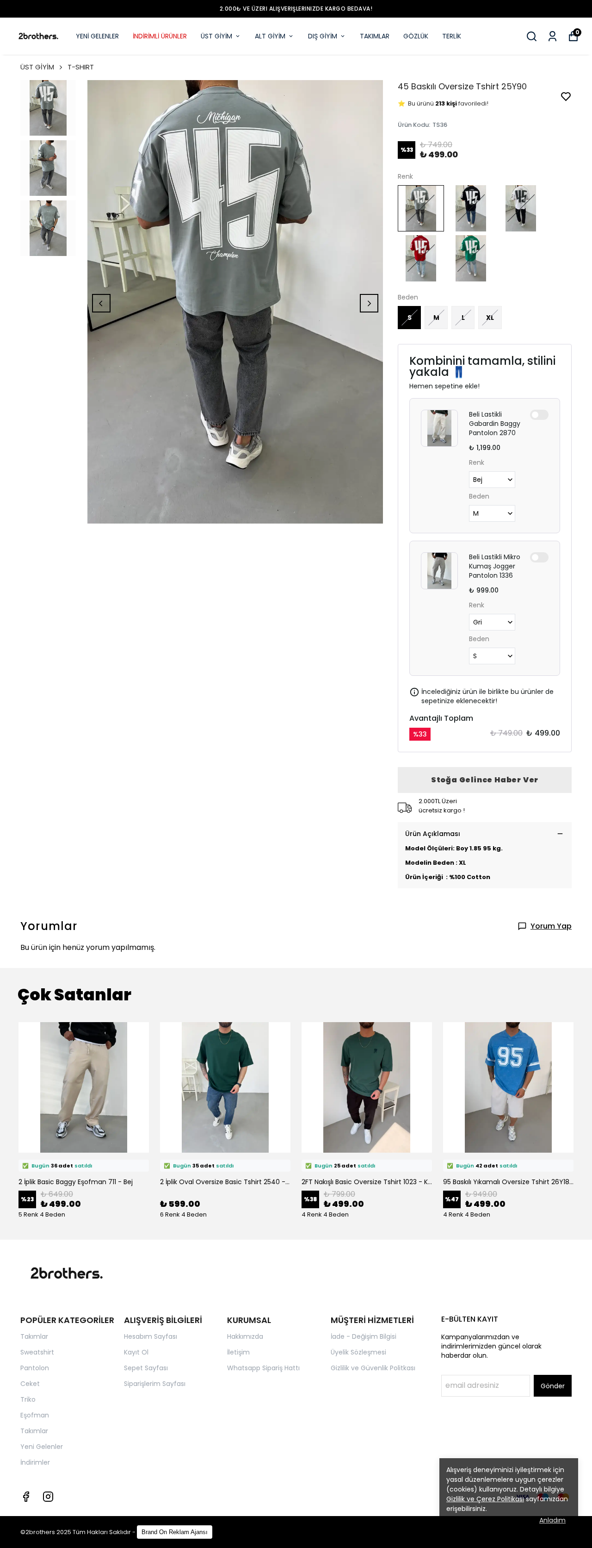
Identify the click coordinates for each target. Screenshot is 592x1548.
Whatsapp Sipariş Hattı (263, 1368)
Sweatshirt (37, 1352)
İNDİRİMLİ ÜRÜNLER (160, 36)
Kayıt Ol (136, 1352)
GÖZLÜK (415, 36)
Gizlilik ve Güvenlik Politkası (373, 1368)
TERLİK (451, 36)
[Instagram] (48, 1496)
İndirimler (35, 1462)
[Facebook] (25, 1496)
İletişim (238, 1352)
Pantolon (34, 1368)
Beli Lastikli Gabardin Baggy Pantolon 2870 (494, 423)
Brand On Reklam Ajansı (175, 1532)
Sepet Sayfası (146, 1368)
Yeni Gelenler (41, 1446)
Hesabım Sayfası (150, 1336)
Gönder (553, 1386)
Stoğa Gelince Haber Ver (484, 779)
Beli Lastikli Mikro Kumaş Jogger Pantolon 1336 (494, 566)
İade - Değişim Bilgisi (363, 1336)
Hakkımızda (245, 1336)
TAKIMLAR (374, 36)
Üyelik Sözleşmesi (358, 1352)
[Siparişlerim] (552, 36)
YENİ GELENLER (97, 36)
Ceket (30, 1383)
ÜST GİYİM (216, 36)
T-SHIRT (81, 67)
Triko (28, 1399)
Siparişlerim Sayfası (154, 1383)
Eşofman (34, 1415)
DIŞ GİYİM (322, 36)
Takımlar (34, 1336)
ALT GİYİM (270, 36)
